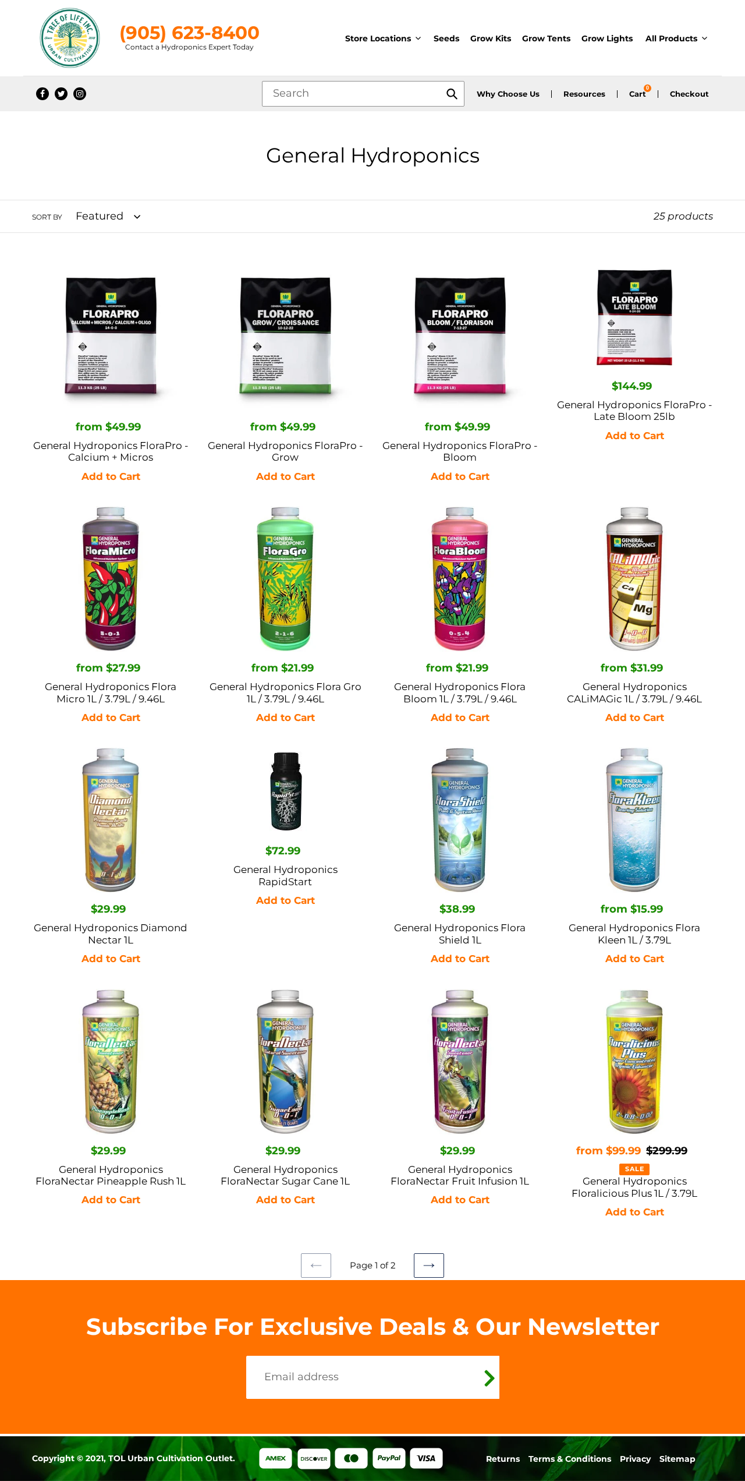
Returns (503, 1459)
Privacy (635, 1459)
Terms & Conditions (569, 1459)
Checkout (689, 94)
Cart (637, 94)
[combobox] (363, 94)
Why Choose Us (508, 94)
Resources (584, 94)
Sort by (47, 217)
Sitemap (677, 1459)
